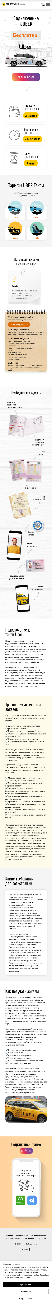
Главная (9, 1235)
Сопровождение (13, 1238)
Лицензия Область (38, 1235)
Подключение (28, 1238)
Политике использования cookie (18, 1278)
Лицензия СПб (22, 1235)
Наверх (25, 1249)
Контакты (41, 1238)
